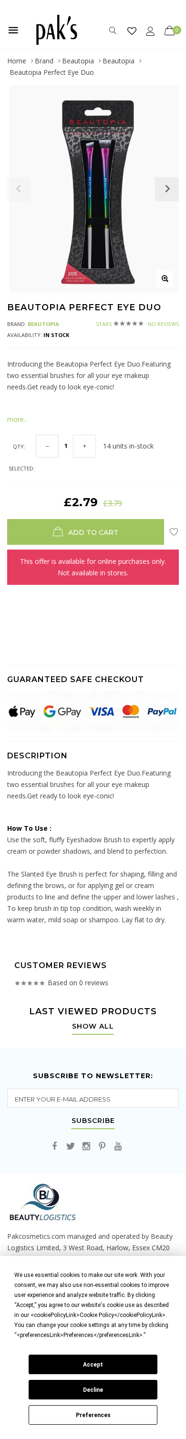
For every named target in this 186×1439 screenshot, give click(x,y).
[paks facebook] (55, 1146)
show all (93, 1027)
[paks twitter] (70, 1146)
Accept (93, 1364)
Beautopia (78, 60)
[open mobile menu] (13, 30)
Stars (137, 323)
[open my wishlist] (132, 30)
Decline (93, 1390)
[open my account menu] (150, 30)
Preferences (93, 1415)
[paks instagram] (86, 1146)
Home (16, 60)
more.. (17, 419)
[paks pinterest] (102, 1146)
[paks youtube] (118, 1146)
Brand (44, 60)
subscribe (93, 1121)
